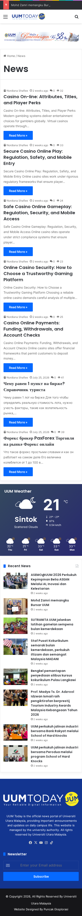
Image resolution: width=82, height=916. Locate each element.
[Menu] (5, 18)
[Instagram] (46, 842)
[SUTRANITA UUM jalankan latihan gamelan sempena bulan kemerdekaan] (15, 626)
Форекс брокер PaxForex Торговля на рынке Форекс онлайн (38, 441)
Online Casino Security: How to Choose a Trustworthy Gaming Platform (38, 273)
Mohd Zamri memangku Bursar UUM (36, 5)
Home (10, 56)
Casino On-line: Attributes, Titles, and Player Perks (40, 100)
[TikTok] (51, 842)
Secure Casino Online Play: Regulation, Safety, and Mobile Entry (37, 157)
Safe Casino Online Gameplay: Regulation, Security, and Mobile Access (39, 213)
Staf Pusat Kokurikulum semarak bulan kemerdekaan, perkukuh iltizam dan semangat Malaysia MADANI (50, 650)
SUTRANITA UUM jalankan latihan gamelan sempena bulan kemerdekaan (52, 624)
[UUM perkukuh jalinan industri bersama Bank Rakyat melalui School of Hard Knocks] (15, 732)
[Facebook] (30, 842)
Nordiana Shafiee (17, 90)
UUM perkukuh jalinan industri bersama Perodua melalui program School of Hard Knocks (54, 754)
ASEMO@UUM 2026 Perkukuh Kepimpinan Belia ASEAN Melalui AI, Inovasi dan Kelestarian (54, 582)
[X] (35, 842)
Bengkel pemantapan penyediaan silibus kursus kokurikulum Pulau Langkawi (53, 675)
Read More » (18, 135)
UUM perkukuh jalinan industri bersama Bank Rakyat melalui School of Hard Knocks (55, 731)
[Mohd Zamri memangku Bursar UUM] (15, 606)
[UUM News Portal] (28, 16)
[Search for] (76, 18)
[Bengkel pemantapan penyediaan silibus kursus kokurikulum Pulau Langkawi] (15, 677)
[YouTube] (41, 842)
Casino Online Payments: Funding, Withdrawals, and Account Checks (33, 329)
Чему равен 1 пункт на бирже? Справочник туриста (34, 386)
